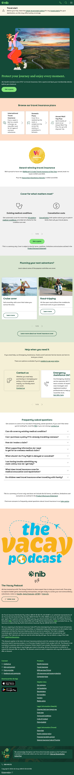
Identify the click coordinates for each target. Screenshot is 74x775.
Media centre (41, 701)
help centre (65, 501)
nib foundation (42, 688)
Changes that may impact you (47, 709)
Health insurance (42, 664)
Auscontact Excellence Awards (33, 178)
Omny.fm (45, 594)
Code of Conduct (42, 719)
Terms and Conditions (44, 716)
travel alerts (55, 11)
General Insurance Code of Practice (48, 740)
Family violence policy (44, 733)
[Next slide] (42, 234)
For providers (41, 694)
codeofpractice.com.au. (12, 637)
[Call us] (60, 2)
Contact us (20, 388)
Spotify (19, 594)
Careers (39, 698)
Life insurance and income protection (49, 673)
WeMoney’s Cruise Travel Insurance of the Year (40, 171)
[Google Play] (9, 691)
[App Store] (8, 685)
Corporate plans (42, 676)
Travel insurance (42, 667)
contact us (55, 426)
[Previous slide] (32, 234)
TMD (55, 621)
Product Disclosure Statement (37, 248)
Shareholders (41, 691)
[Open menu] (71, 2)
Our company (41, 685)
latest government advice (35, 11)
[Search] (66, 2)
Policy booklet (41, 722)
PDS (35, 426)
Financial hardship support (46, 737)
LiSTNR (37, 594)
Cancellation (44, 218)
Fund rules (40, 712)
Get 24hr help (58, 395)
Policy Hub (40, 730)
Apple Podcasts (28, 594)
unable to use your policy (50, 361)
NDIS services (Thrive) (44, 670)
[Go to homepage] (5, 2)
